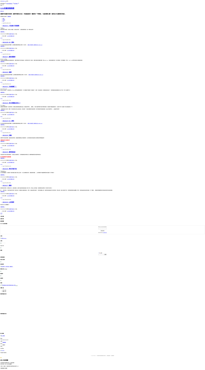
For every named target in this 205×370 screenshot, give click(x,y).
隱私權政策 (108, 355)
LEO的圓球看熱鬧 (7, 8)
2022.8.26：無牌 (7, 72)
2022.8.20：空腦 (7, 135)
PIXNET (94, 355)
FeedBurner (105, 232)
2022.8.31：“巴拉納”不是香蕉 (11, 25)
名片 (3, 21)
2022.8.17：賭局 (7, 185)
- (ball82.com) (35, 44)
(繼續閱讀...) (2, 31)
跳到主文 (2, 11)
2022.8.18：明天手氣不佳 (10, 168)
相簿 (3, 18)
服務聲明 (112, 355)
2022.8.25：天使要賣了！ (10, 86)
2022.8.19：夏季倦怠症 (9, 152)
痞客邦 (10, 33)
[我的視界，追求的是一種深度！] (6, 266)
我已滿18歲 (2, 368)
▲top (1, 37)
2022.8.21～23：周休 (8, 121)
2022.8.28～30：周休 (8, 42)
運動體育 (9, 16)
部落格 (4, 19)
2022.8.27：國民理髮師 (9, 56)
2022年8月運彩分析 (10, 36)
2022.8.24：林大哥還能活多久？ (11, 103)
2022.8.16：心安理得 (8, 202)
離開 (6, 368)
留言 (13, 33)
